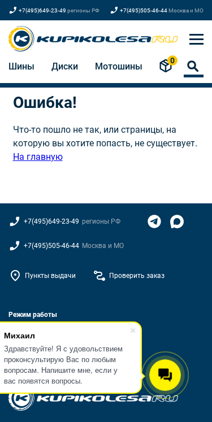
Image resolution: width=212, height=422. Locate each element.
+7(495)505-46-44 (143, 10)
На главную (38, 156)
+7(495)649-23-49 (42, 10)
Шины (21, 66)
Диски (64, 66)
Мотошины (118, 66)
